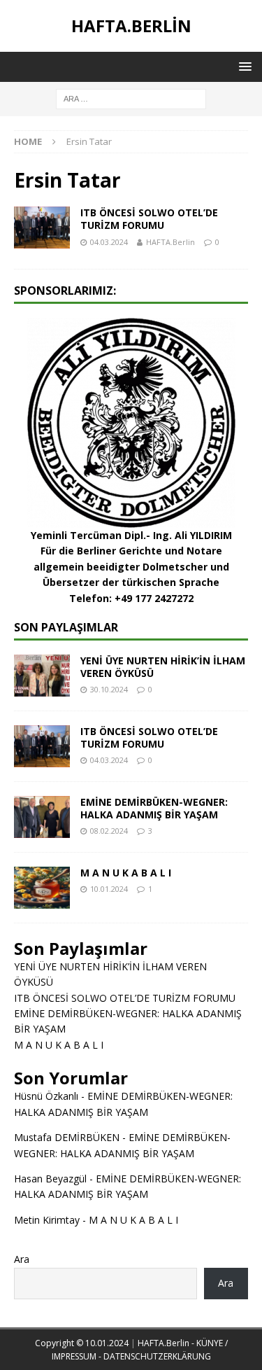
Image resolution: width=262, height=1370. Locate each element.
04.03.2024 (109, 242)
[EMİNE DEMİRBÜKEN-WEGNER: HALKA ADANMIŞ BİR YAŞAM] (42, 817)
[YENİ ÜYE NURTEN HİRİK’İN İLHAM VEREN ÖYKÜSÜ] (42, 676)
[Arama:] (131, 97)
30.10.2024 (109, 689)
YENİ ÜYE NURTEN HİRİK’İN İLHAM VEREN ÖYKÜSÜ (162, 667)
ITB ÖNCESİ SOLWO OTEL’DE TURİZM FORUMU (149, 219)
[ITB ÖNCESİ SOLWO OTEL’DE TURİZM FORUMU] (42, 746)
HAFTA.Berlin (170, 242)
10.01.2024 (109, 888)
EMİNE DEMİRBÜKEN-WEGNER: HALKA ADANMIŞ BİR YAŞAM (154, 808)
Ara (21, 1259)
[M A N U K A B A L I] (42, 888)
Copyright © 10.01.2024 (83, 1343)
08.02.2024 (109, 830)
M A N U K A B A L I (125, 872)
